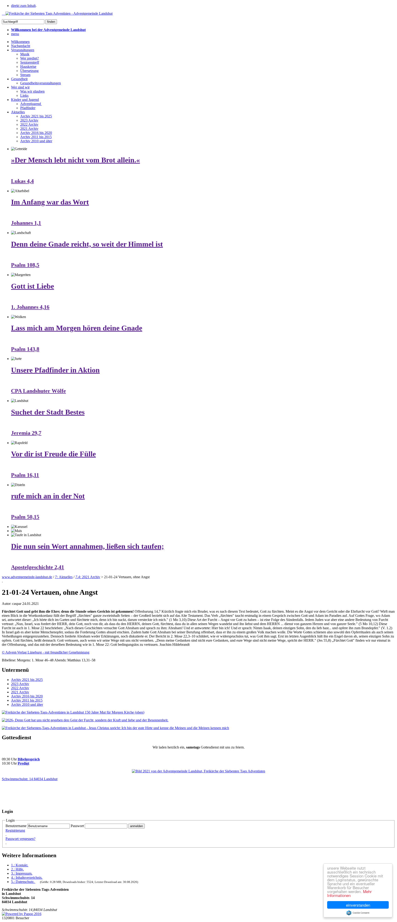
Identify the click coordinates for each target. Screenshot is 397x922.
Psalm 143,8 (25, 349)
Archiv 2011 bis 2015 (36, 137)
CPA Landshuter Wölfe (38, 391)
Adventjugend (31, 104)
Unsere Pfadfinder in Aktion (55, 370)
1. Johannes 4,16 (30, 307)
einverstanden (358, 905)
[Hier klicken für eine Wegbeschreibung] (198, 771)
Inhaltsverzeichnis (27, 877)
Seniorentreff (29, 62)
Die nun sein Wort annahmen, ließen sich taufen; (87, 546)
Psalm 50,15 (25, 517)
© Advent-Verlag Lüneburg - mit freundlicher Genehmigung (45, 652)
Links (24, 95)
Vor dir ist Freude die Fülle (53, 454)
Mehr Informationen (349, 893)
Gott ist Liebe (32, 286)
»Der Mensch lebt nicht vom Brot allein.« (75, 160)
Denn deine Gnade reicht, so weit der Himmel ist (87, 244)
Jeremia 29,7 (26, 433)
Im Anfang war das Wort (50, 202)
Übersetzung (29, 71)
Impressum (21, 873)
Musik (24, 54)
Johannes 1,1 (26, 223)
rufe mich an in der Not (48, 496)
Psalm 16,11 (25, 475)
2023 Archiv (29, 120)
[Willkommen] (57, 13)
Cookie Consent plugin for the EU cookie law (357, 912)
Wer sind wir (20, 87)
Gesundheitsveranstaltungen (40, 83)
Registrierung (15, 830)
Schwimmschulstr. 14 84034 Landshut (29, 779)
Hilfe (17, 869)
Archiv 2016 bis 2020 (36, 133)
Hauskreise (28, 66)
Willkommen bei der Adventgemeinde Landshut (48, 30)
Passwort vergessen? (20, 839)
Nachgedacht (20, 46)
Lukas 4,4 (22, 181)
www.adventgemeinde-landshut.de (27, 577)
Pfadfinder (27, 108)
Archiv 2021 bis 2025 (36, 116)
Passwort (77, 826)
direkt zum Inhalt (23, 6)
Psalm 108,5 (25, 265)
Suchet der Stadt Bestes (48, 412)
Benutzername (16, 826)
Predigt (23, 763)
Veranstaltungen (22, 50)
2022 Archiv (29, 124)
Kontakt (19, 865)
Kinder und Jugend (25, 100)
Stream (25, 75)
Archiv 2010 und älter (36, 141)
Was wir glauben (32, 91)
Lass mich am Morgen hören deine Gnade (76, 328)
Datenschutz (22, 882)
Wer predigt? (29, 58)
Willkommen (20, 42)
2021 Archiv (29, 129)
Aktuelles (18, 112)
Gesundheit (19, 79)
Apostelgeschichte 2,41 (37, 567)
